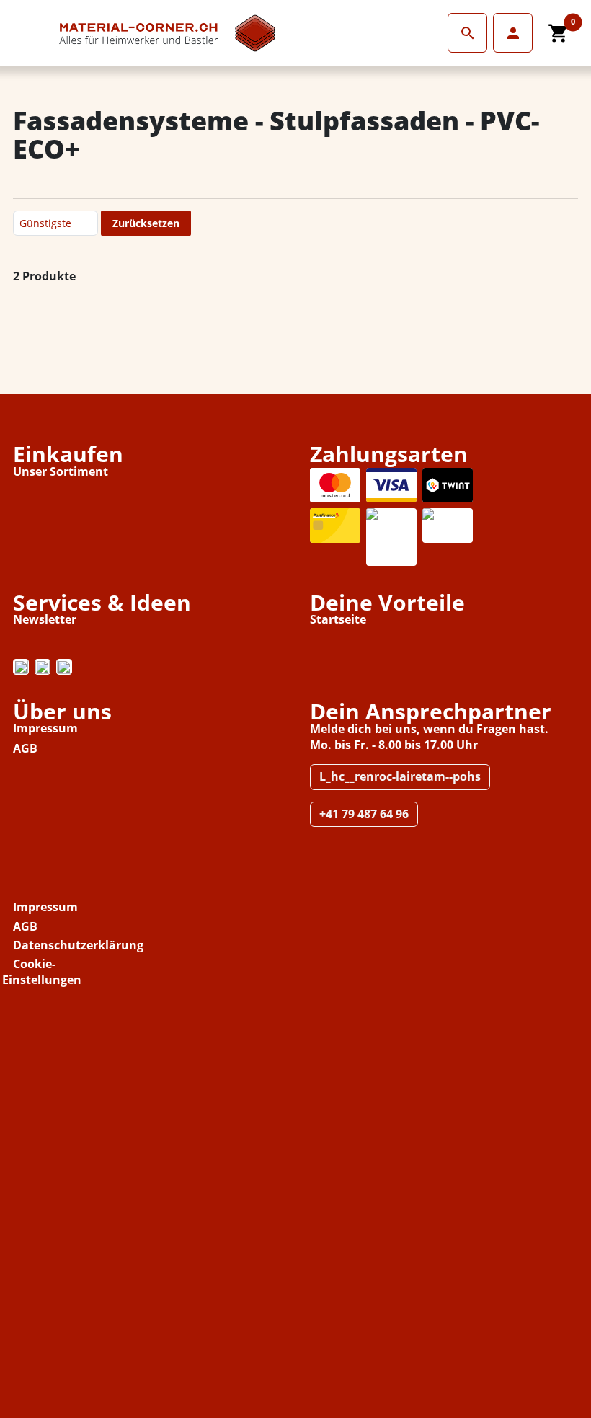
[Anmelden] (467, 33)
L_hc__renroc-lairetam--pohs (400, 776)
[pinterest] (42, 667)
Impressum (45, 728)
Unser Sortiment (60, 471)
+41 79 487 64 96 (364, 814)
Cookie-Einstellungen (41, 971)
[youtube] (64, 667)
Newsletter (44, 619)
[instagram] (21, 667)
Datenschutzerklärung (78, 945)
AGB (25, 748)
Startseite (338, 619)
